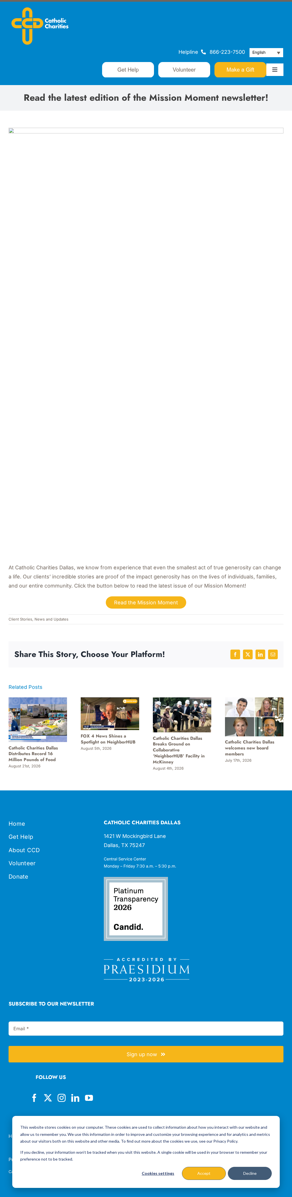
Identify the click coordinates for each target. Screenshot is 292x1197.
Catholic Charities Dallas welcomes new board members (249, 748)
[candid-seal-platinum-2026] (136, 879)
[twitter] (48, 1098)
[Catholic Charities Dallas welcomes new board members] (254, 700)
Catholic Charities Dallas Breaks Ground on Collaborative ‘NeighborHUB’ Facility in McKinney (179, 750)
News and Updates (51, 619)
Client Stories (20, 619)
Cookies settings (158, 1173)
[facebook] (34, 1098)
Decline (250, 1173)
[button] (266, 52)
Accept (203, 1173)
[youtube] (89, 1098)
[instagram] (62, 1098)
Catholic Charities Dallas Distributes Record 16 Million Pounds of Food (33, 754)
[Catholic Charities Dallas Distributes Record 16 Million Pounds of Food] (38, 700)
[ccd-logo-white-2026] (39, 10)
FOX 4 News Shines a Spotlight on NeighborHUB (108, 739)
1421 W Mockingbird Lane (135, 836)
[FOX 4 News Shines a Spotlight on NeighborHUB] (110, 700)
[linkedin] (75, 1098)
